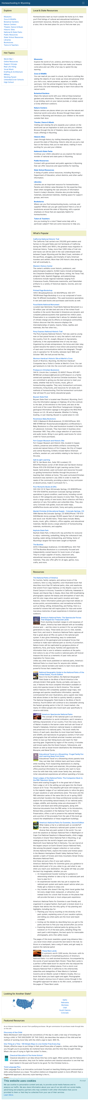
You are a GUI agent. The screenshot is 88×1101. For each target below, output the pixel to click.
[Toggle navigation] (83, 3)
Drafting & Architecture (13, 72)
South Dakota (65, 1010)
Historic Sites (39, 137)
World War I (8, 59)
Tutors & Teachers (42, 219)
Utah (65, 1008)
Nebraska (65, 1002)
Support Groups (10, 64)
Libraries (37, 182)
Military (7, 74)
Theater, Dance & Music (44, 122)
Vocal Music (9, 69)
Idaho (65, 1000)
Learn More (8, 1095)
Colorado (65, 1013)
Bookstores (39, 201)
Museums (38, 59)
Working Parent (10, 77)
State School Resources (44, 170)
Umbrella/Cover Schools (14, 79)
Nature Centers (40, 108)
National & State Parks (43, 151)
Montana (64, 1005)
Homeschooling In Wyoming (16, 3)
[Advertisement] (58, 42)
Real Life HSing (10, 67)
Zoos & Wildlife (40, 74)
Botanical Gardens (41, 93)
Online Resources (11, 61)
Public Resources (41, 161)
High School (9, 82)
